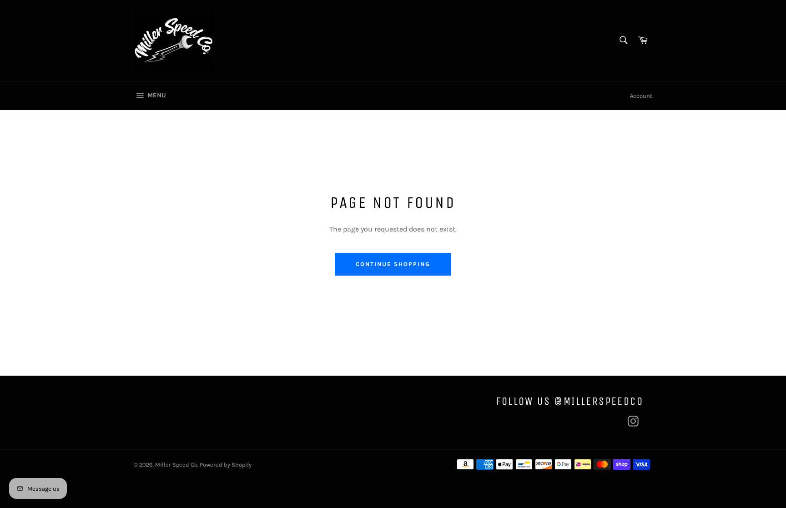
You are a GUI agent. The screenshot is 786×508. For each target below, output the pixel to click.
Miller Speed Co (176, 464)
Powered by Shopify (226, 464)
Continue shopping (393, 264)
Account (641, 95)
